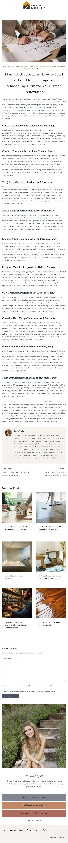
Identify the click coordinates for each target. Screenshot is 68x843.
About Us (12, 830)
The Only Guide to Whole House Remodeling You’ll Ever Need (54, 472)
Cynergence (12, 419)
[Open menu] (34, 13)
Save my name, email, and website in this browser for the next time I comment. (29, 691)
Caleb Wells (19, 431)
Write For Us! (43, 830)
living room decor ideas (34, 798)
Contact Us (21, 830)
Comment (7, 659)
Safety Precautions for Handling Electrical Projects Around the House (16, 625)
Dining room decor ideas (34, 813)
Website (50, 686)
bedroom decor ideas (34, 805)
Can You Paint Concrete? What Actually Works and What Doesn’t (51, 529)
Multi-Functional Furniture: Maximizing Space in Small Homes (15, 472)
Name (5, 686)
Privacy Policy (32, 830)
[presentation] (17, 507)
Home (5, 830)
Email (27, 686)
